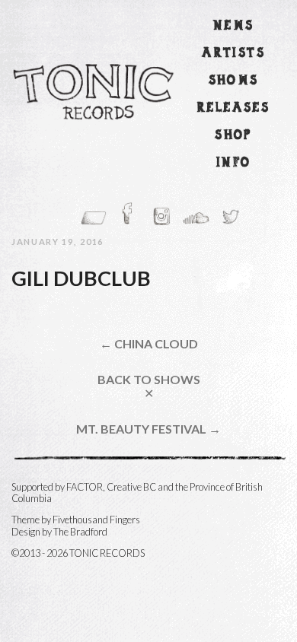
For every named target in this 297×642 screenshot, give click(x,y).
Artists (233, 53)
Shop (233, 136)
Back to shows (148, 386)
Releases (233, 108)
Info (233, 163)
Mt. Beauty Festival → (148, 429)
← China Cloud (149, 344)
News (233, 26)
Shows (234, 81)
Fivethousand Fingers (96, 519)
